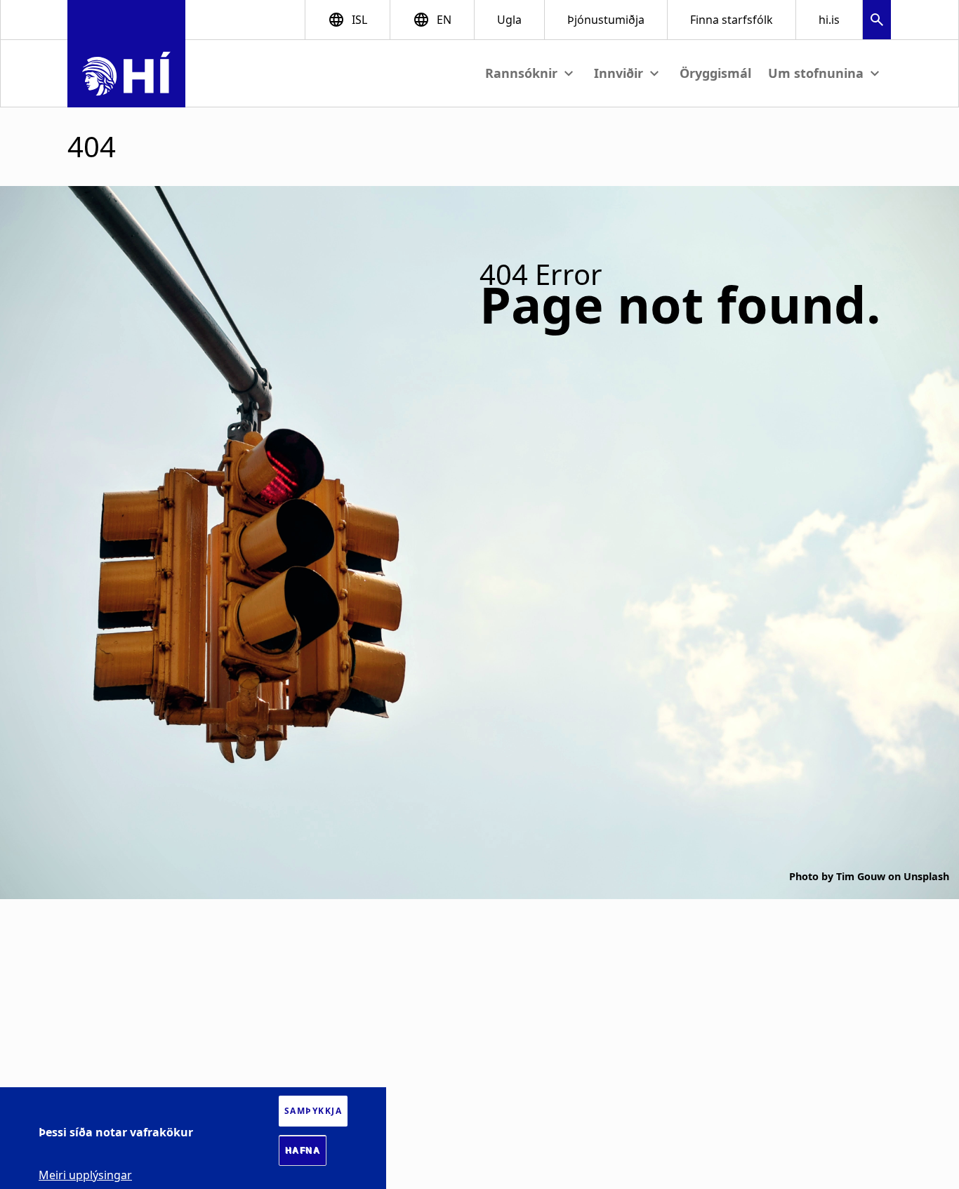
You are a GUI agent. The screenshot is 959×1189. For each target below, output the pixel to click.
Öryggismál (715, 73)
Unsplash (926, 876)
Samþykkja (313, 1111)
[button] (877, 21)
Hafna (303, 1150)
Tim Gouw (860, 876)
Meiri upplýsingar (85, 1175)
